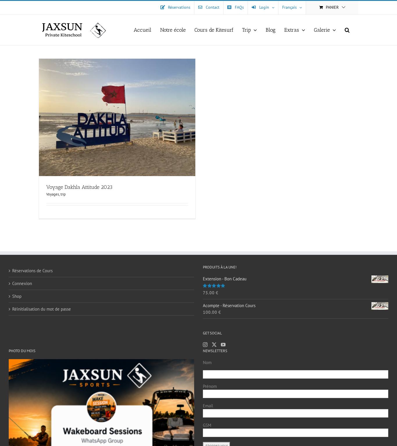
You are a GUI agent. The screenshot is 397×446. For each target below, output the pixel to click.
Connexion (22, 283)
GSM (207, 425)
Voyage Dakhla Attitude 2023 (79, 187)
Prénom (210, 386)
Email (208, 406)
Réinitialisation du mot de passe (41, 309)
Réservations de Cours (32, 270)
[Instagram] (205, 344)
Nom (207, 362)
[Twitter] (214, 344)
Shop (17, 296)
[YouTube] (223, 344)
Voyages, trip (56, 194)
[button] (347, 30)
